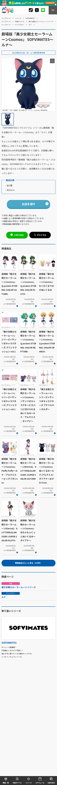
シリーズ (18, 18)
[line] (43, 10)
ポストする (41, 235)
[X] (30, 10)
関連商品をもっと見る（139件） (28, 563)
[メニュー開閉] (53, 10)
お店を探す (28, 204)
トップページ (6, 18)
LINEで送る (19, 235)
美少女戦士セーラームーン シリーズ (41, 21)
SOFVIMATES (30, 18)
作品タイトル (19, 21)
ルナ (30, 24)
